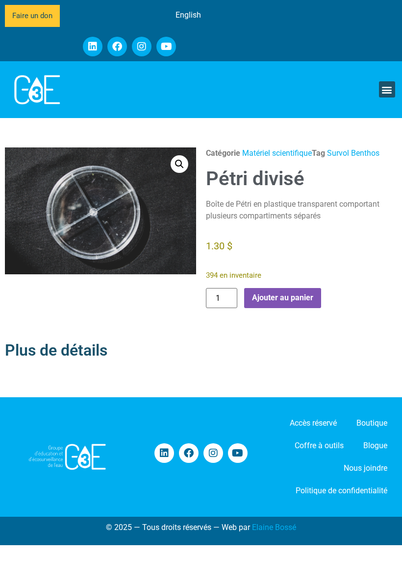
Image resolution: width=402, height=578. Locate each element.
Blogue (375, 445)
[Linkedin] (92, 46)
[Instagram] (141, 46)
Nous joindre (365, 468)
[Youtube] (166, 46)
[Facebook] (117, 46)
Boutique (371, 423)
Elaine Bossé (274, 527)
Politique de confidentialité (341, 490)
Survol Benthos (353, 153)
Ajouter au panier (282, 297)
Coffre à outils (319, 445)
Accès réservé (313, 423)
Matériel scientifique (277, 153)
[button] (387, 89)
